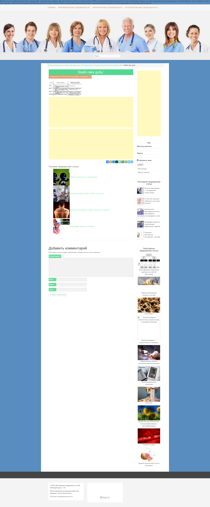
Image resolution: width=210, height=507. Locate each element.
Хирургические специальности (107, 7)
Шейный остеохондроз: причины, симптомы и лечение (89, 210)
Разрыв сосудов (149, 444)
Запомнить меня (144, 160)
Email (51, 284)
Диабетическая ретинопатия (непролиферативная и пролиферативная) (149, 424)
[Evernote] (119, 162)
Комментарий (55, 256)
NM (76, 76)
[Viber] (122, 162)
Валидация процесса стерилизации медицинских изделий (152, 224)
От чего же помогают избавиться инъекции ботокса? (152, 201)
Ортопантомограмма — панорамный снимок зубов (152, 190)
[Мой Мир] (113, 162)
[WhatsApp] (125, 162)
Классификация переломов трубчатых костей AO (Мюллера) (149, 272)
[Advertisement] (91, 112)
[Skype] (129, 162)
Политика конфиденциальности (61, 496)
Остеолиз (148, 403)
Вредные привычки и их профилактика (83, 177)
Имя (51, 279)
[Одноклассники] (110, 162)
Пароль (140, 153)
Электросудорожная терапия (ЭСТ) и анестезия (87, 193)
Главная (51, 7)
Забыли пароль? (144, 172)
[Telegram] (132, 162)
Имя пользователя (144, 146)
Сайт (51, 289)
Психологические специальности (141, 7)
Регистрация (142, 169)
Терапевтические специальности (74, 7)
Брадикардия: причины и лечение (82, 226)
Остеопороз (149, 314)
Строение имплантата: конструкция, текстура (152, 235)
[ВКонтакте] (107, 162)
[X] (116, 162)
